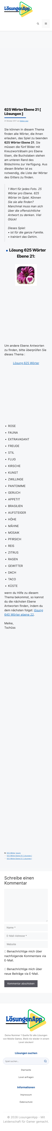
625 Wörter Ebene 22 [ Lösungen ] (19, 859)
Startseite (26, 1070)
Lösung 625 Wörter (26, 363)
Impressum (26, 1094)
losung (18, 853)
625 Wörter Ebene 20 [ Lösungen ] (19, 856)
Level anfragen (26, 1077)
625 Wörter (11, 853)
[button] (38, 23)
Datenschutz (26, 1102)
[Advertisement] (26, 80)
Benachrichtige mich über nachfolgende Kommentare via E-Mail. (25, 956)
